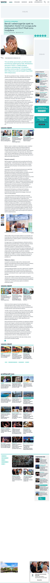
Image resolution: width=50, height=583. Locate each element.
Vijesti (10, 2)
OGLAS (25, 12)
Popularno (17, 2)
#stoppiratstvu (38, 2)
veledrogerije (21, 362)
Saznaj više (39, 580)
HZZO (6, 362)
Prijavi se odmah (41, 124)
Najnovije (24, 2)
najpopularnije (40, 457)
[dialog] (39, 572)
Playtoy (40, 0)
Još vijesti (41, 498)
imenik (37, 0)
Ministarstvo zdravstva (13, 362)
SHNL (31, 2)
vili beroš (27, 362)
